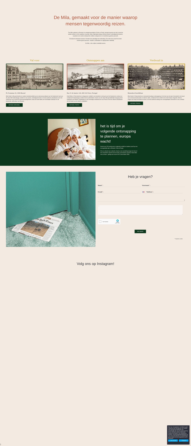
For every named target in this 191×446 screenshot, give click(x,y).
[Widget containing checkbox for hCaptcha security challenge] (109, 221)
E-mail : (100, 192)
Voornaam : (146, 185)
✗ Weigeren (184, 440)
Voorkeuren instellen (178, 442)
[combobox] (144, 192)
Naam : (100, 185)
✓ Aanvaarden (173, 440)
